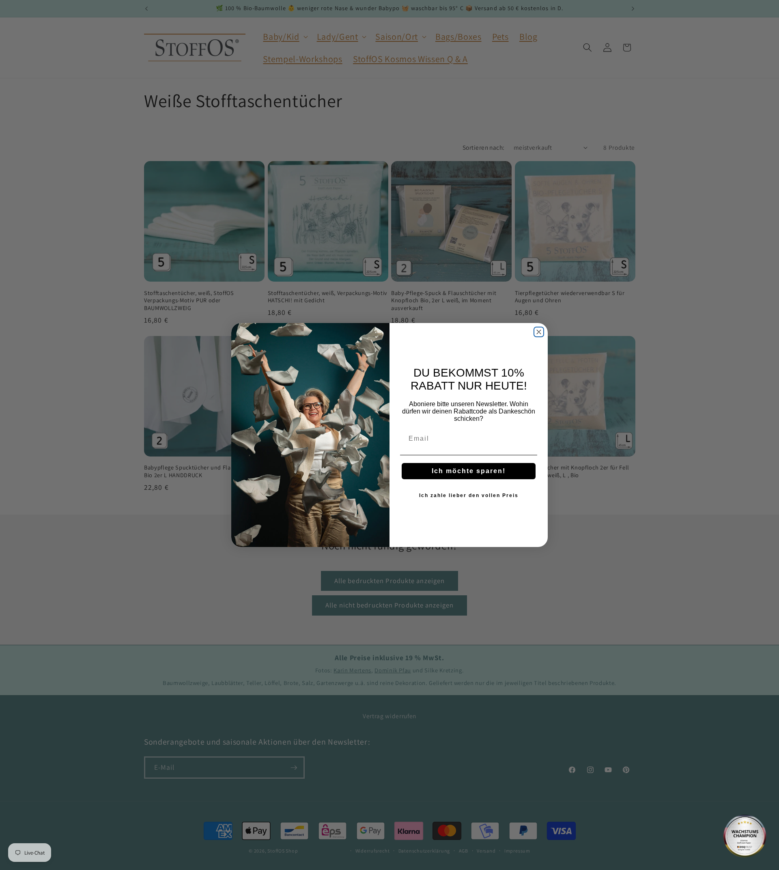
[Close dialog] (539, 332)
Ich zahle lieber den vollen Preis (469, 495)
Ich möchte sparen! (469, 470)
